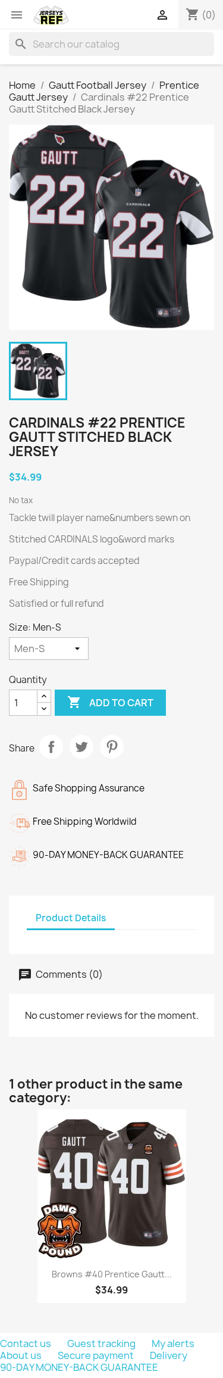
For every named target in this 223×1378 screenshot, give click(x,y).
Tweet (81, 747)
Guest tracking (102, 1343)
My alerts (173, 1343)
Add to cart (110, 702)
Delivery (168, 1355)
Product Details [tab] (71, 918)
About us (21, 1355)
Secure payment (97, 1355)
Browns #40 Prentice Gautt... (112, 1274)
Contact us (26, 1343)
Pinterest (112, 747)
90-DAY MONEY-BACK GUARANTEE (79, 1367)
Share (51, 747)
